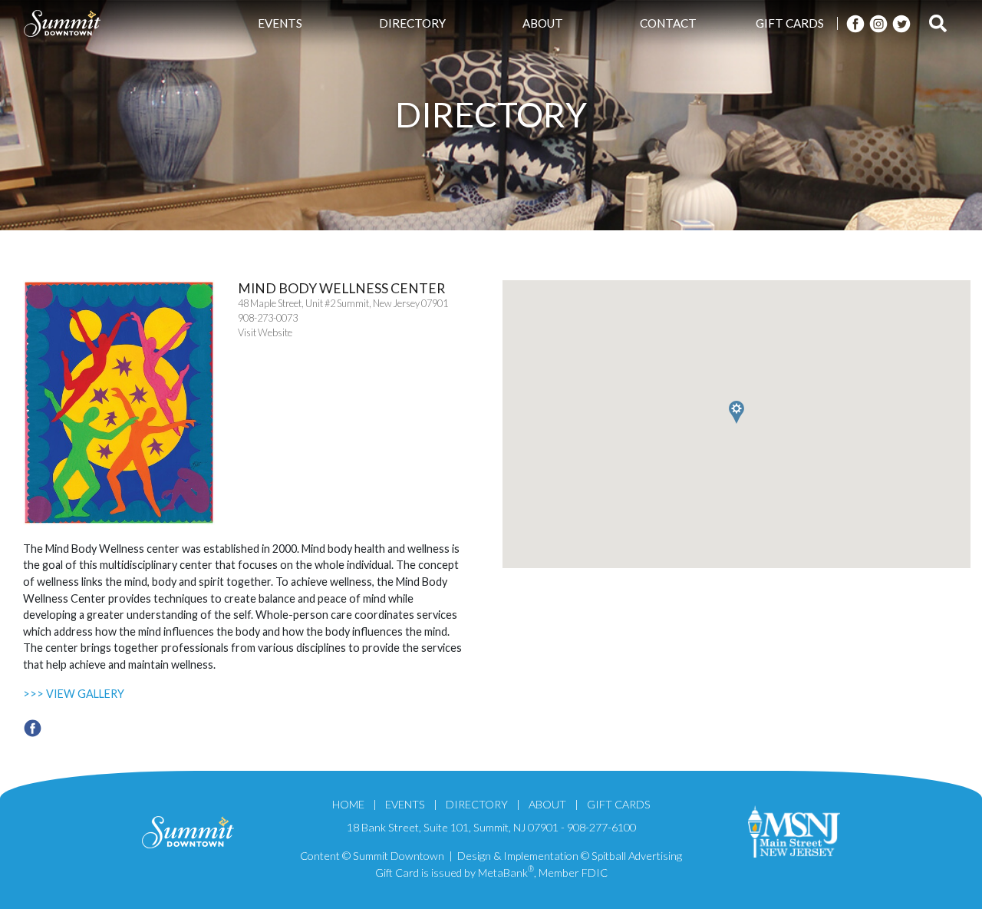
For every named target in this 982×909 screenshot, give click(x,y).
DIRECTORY (412, 23)
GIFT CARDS (790, 23)
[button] (785, 485)
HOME (348, 804)
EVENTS (280, 23)
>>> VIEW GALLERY (73, 693)
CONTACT (668, 23)
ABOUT (542, 23)
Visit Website (265, 332)
